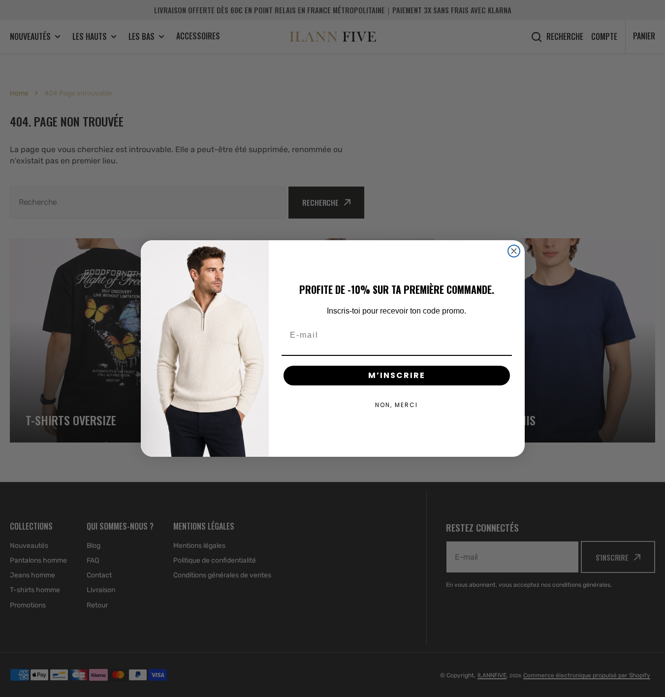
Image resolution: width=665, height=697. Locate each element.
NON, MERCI (396, 405)
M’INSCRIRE (396, 375)
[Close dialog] (514, 251)
